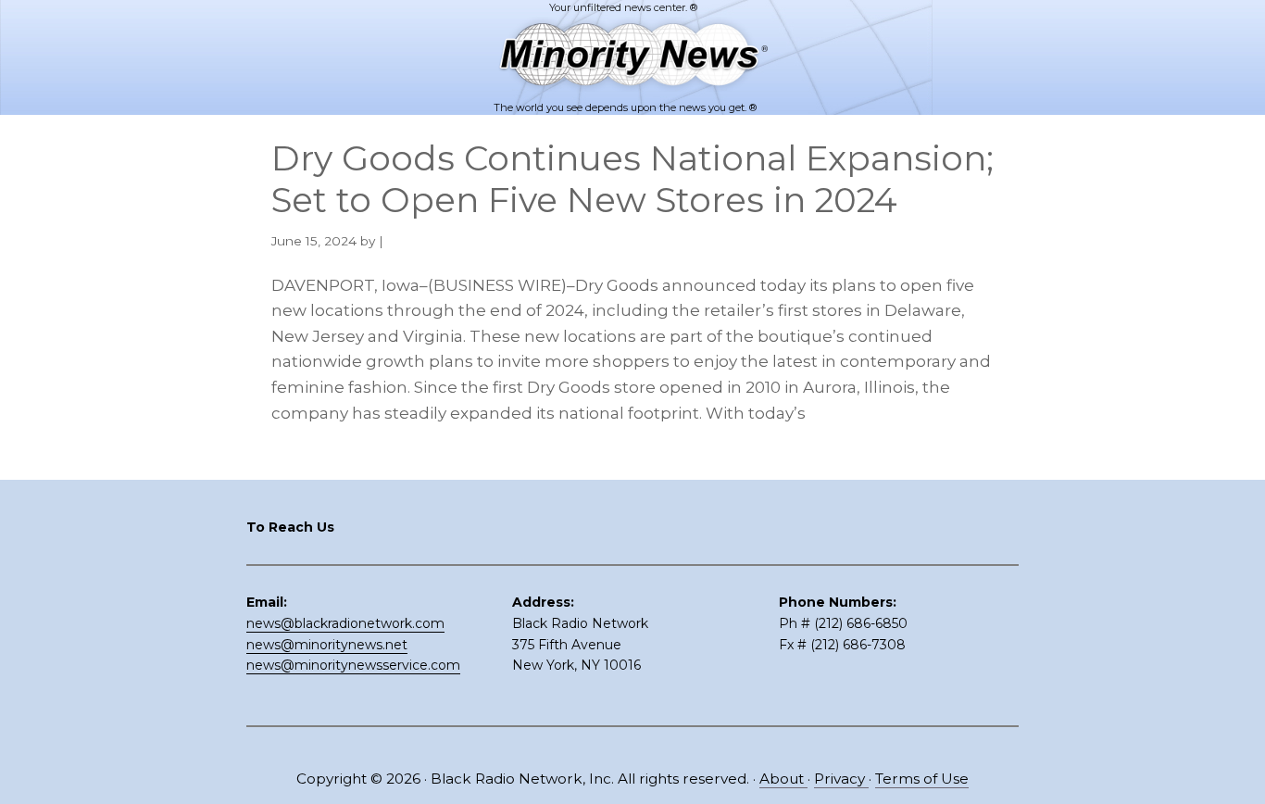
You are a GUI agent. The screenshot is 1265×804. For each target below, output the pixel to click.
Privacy (841, 778)
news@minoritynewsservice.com (353, 665)
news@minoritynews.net (326, 644)
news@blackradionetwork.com (345, 623)
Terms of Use (922, 778)
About (783, 778)
